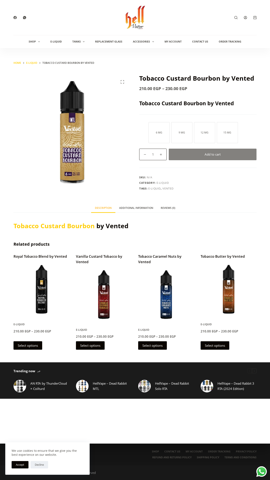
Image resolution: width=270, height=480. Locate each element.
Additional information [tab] (136, 208)
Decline (39, 465)
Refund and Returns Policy (172, 457)
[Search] (236, 17)
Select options (28, 345)
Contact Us (200, 41)
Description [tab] (103, 208)
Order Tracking (230, 41)
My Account (173, 41)
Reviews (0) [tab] (168, 208)
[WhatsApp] (24, 17)
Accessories (141, 41)
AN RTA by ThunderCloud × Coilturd (48, 386)
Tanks (76, 41)
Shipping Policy (208, 457)
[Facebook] (15, 17)
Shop (32, 41)
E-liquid (56, 41)
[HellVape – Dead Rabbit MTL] (82, 386)
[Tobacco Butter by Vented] (229, 289)
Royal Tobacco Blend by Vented (40, 256)
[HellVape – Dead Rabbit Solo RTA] (144, 386)
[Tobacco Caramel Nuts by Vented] (166, 295)
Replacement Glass (108, 41)
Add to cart (213, 154)
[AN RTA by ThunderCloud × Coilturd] (20, 386)
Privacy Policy (246, 451)
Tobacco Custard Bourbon (54, 225)
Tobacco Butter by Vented (223, 256)
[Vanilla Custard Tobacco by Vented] (104, 295)
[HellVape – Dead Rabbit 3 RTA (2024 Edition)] (207, 386)
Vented (167, 188)
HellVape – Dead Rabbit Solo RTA (172, 386)
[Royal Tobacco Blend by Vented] (42, 289)
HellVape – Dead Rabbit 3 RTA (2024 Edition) (235, 386)
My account (194, 451)
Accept (20, 465)
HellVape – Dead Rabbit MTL (110, 386)
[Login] (245, 17)
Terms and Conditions (240, 457)
